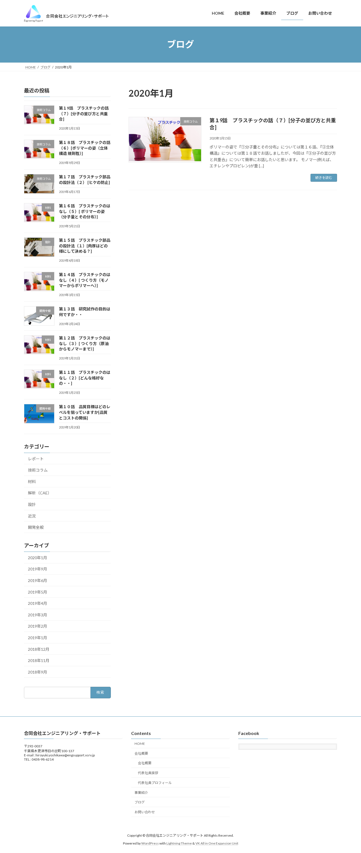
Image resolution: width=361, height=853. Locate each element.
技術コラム (38, 470)
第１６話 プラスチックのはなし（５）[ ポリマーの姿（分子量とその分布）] (84, 211)
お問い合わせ (145, 812)
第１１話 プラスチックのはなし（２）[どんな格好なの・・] (84, 378)
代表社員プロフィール (155, 782)
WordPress (150, 843)
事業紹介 (141, 792)
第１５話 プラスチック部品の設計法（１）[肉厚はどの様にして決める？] (84, 246)
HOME (140, 743)
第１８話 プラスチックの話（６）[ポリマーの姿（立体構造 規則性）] (84, 148)
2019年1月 (37, 637)
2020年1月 (37, 557)
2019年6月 (37, 580)
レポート (36, 458)
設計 (32, 504)
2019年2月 (37, 626)
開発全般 (36, 527)
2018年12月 (38, 649)
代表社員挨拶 (148, 773)
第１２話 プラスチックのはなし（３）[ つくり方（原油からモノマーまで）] (84, 343)
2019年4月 (37, 603)
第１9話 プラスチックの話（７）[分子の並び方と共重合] (84, 113)
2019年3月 (37, 614)
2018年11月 (38, 660)
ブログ (140, 802)
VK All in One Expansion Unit (216, 843)
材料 (32, 481)
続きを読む (323, 178)
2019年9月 (37, 569)
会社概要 (141, 753)
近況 (32, 515)
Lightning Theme (179, 843)
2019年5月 (37, 591)
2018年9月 (37, 671)
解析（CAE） (40, 492)
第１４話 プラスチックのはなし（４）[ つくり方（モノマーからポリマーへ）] (84, 280)
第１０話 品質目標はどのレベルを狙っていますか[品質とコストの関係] (84, 412)
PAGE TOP (347, 822)
